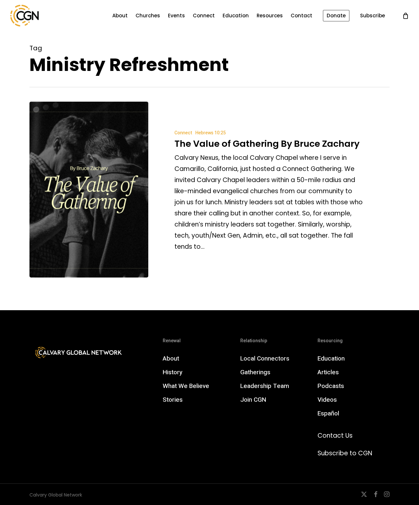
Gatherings (255, 372)
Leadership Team (264, 386)
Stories (173, 399)
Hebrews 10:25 (210, 133)
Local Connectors (264, 358)
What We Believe (186, 386)
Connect (183, 133)
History (172, 372)
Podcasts (331, 386)
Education (331, 358)
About (171, 358)
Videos (327, 399)
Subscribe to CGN (345, 453)
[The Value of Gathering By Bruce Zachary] (88, 190)
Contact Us (335, 435)
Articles (328, 372)
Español (328, 413)
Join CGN (253, 399)
